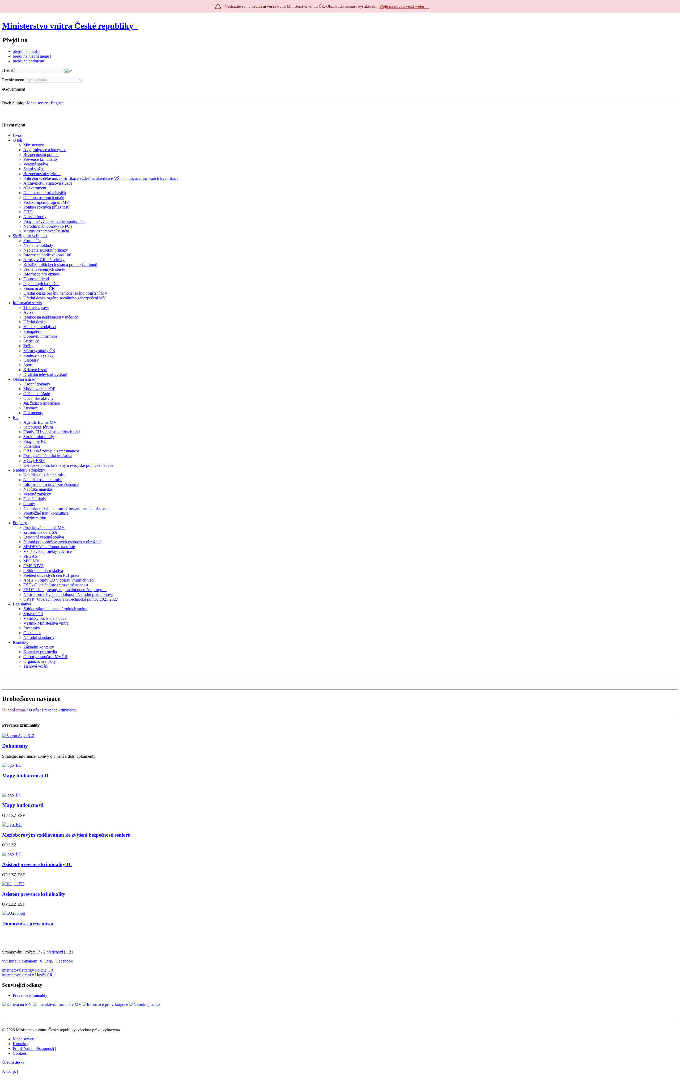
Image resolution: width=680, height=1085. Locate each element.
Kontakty (20, 1043)
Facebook (65, 961)
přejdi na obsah (25, 51)
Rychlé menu (13, 80)
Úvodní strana (14, 710)
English (57, 103)
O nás (34, 710)
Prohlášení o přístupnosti (33, 1048)
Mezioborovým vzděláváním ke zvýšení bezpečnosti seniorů (66, 835)
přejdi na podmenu (28, 61)
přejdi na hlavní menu (31, 56)
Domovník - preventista (27, 923)
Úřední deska (13, 1062)
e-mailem (29, 961)
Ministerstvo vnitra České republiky (67, 26)
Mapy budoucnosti (22, 805)
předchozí (54, 952)
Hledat (7, 70)
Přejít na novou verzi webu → (404, 6)
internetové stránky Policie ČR (27, 970)
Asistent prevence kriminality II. (37, 864)
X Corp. (46, 961)
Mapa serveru (38, 103)
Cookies (20, 1053)
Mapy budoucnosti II (25, 775)
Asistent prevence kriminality (33, 894)
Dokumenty (15, 746)
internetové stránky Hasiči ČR (27, 975)
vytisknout (11, 961)
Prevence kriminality (59, 710)
